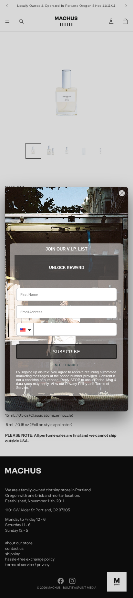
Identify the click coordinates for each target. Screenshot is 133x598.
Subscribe (66, 351)
